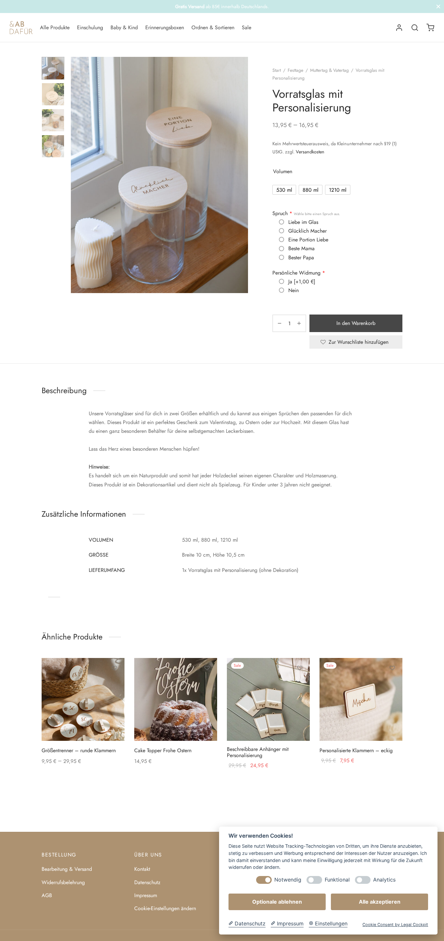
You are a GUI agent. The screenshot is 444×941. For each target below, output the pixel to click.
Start (276, 70)
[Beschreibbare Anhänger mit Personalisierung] (268, 699)
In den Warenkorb (355, 323)
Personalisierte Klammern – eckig (356, 750)
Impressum (145, 895)
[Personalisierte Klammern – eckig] (361, 699)
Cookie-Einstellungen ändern (165, 908)
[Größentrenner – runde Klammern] (83, 699)
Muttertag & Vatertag (329, 70)
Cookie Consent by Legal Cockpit (395, 924)
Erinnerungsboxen (164, 27)
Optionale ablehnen (277, 901)
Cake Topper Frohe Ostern (162, 750)
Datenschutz (147, 882)
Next (241, 175)
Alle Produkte (55, 27)
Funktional (337, 880)
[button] (207, 683)
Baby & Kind (124, 27)
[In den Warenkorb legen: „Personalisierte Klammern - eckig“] (392, 683)
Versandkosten (310, 151)
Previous (77, 175)
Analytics (384, 880)
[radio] (284, 190)
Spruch (306, 213)
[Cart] (430, 28)
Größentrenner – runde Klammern (79, 750)
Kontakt (142, 869)
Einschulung (90, 27)
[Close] (438, 6)
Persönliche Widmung (298, 273)
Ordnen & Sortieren (212, 27)
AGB (47, 895)
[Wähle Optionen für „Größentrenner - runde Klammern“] (114, 683)
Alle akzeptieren (379, 901)
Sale (246, 27)
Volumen (282, 171)
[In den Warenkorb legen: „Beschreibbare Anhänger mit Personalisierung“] (300, 683)
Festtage (295, 70)
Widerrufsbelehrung (63, 882)
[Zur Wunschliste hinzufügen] (114, 668)
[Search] (415, 28)
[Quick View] (114, 698)
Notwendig (287, 880)
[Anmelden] (399, 28)
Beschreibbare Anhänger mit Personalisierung (258, 752)
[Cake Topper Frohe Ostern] (175, 699)
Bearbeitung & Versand (67, 869)
